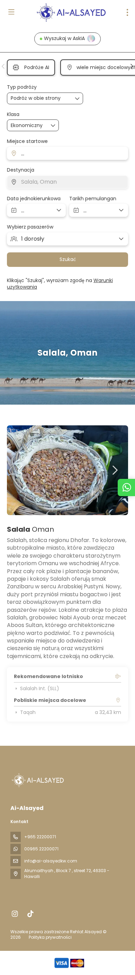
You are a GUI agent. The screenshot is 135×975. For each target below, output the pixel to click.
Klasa (13, 114)
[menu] (127, 12)
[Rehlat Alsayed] (37, 780)
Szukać (68, 259)
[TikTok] (30, 914)
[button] (3, 66)
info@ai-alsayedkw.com (50, 861)
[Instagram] (14, 914)
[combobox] (67, 153)
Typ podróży (22, 87)
